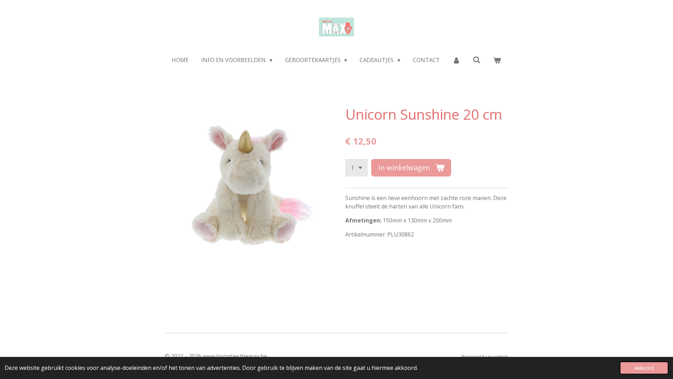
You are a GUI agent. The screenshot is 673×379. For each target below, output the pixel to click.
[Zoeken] (476, 59)
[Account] (456, 60)
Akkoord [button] (644, 368)
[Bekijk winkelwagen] (497, 60)
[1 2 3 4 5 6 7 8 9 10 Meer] (356, 168)
